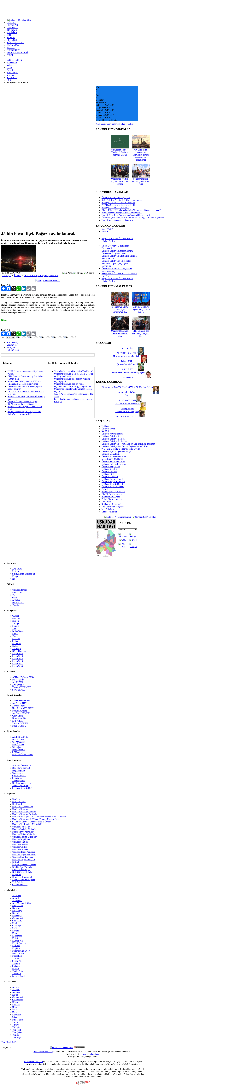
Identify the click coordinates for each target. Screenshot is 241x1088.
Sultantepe (16, 966)
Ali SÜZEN (17, 682)
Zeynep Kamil (18, 976)
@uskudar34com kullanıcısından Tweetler (114, 124)
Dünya (15, 1002)
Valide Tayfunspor (20, 785)
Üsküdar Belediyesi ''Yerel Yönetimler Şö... (119, 333)
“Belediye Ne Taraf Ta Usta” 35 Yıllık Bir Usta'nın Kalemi (127, 387)
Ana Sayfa (6, 275)
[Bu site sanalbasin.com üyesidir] (83, 1084)
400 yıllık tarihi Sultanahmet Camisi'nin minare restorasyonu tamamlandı (141, 155)
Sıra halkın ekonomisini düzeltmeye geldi (127, 372)
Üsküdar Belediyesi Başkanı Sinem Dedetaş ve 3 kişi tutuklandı (117, 252)
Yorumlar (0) (12, 342)
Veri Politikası (108, 509)
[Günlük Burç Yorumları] (144, 516)
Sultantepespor (18, 780)
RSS (9, 80)
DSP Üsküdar (18, 744)
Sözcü (15, 1022)
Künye (15, 576)
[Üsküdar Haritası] (106, 556)
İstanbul (17, 275)
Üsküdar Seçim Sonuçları (113, 486)
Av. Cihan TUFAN (20, 703)
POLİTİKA (12, 32)
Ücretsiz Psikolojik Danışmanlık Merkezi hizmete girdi (126, 215)
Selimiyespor (18, 778)
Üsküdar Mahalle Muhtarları (114, 456)
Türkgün (16, 1027)
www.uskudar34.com (43, 1051)
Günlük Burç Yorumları (112, 494)
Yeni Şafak (17, 1032)
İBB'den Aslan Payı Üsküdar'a (21, 404)
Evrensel (16, 1004)
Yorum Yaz (11, 345)
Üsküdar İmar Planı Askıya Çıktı (116, 197)
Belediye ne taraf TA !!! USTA (115, 207)
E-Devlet (105, 489)
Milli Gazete (17, 1020)
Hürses (15, 1007)
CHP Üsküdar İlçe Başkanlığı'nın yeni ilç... (140, 333)
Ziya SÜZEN (18, 685)
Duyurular (106, 501)
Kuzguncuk (17, 941)
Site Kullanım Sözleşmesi (113, 506)
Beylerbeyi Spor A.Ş (21, 768)
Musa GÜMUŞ (19, 726)
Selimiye (16, 963)
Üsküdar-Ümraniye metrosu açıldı (22, 401)
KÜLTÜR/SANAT (15, 42)
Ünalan (15, 968)
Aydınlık (16, 992)
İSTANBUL (12, 27)
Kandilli (15, 931)
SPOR (9, 35)
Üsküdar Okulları (109, 471)
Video (9, 65)
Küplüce (16, 948)
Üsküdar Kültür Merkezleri (113, 461)
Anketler (10, 70)
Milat (14, 1017)
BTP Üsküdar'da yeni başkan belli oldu (119, 205)
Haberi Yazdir (13, 350)
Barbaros (16, 908)
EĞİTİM (11, 47)
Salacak (15, 958)
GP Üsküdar (17, 747)
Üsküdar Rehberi (14, 60)
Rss (13, 579)
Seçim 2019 (17, 656)
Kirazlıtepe (17, 936)
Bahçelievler (17, 905)
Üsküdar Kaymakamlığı (112, 434)
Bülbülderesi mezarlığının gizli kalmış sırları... (122, 212)
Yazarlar (10, 75)
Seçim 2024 (17, 653)
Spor (14, 628)
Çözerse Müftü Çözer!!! (127, 364)
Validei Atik (17, 971)
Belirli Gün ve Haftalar (112, 499)
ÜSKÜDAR (12, 25)
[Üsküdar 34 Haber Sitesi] (19, 19)
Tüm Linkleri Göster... (11, 1042)
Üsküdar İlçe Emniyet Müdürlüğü (116, 451)
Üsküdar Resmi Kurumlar (113, 479)
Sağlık (15, 641)
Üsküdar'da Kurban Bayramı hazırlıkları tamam (119, 181)
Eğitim (15, 633)
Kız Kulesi (106, 431)
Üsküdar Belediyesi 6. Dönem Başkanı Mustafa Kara (125, 446)
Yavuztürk (16, 973)
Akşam (15, 987)
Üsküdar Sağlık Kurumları (113, 481)
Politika (15, 626)
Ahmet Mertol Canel (21, 700)
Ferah (14, 923)
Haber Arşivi (12, 72)
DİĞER (10, 55)
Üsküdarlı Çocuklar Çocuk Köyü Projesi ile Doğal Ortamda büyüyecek (133, 217)
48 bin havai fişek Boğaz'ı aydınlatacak (41, 275)
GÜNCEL (11, 22)
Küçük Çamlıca (19, 943)
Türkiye (15, 623)
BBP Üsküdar (18, 739)
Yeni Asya (16, 1037)
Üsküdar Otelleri (109, 474)
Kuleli (15, 938)
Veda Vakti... (127, 348)
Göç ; (127, 395)
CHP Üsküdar (18, 742)
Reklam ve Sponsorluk (112, 504)
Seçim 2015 (17, 658)
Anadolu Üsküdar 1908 (22, 765)
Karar (14, 1012)
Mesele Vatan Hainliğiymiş (127, 411)
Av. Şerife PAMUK (21, 713)
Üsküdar (105, 426)
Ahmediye (16, 898)
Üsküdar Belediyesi (110, 436)
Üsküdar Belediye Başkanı (113, 439)
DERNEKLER (13, 50)
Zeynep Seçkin (19, 706)
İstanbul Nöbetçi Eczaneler (113, 491)
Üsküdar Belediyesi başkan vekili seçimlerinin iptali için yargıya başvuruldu (72, 385)
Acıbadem (16, 895)
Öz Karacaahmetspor (21, 783)
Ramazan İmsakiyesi (111, 496)
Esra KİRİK (17, 721)
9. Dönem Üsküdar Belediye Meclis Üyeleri (121, 449)
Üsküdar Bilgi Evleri (111, 466)
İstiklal (15, 1009)
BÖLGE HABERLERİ (17, 52)
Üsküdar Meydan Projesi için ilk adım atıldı (140, 181)
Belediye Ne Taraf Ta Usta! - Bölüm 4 (118, 202)
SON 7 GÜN (107, 229)
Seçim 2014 (17, 661)
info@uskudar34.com (90, 1054)
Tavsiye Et (11, 347)
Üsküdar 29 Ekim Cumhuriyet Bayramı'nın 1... (120, 309)
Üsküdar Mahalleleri (111, 454)
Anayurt (16, 989)
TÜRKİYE (12, 30)
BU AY (105, 231)
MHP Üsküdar (18, 749)
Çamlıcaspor (17, 773)
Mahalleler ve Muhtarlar (112, 459)
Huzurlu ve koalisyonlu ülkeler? (127, 356)
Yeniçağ (15, 1035)
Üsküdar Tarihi (108, 429)
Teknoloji (16, 648)
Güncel (15, 616)
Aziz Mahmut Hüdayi (22, 903)
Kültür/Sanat (17, 631)
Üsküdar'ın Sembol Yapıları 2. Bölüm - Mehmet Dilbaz (119, 152)
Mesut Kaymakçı (19, 711)
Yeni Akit (16, 1030)
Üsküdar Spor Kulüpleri (112, 484)
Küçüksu (16, 946)
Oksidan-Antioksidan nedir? (127, 403)
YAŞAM (11, 37)
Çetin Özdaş (17, 716)
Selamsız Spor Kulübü (22, 788)
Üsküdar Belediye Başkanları (114, 441)
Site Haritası (12, 77)
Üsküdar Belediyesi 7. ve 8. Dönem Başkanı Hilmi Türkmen (128, 444)
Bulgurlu (16, 913)
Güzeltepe (16, 925)
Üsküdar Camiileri (110, 476)
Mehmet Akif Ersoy (21, 951)
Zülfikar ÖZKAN (20, 723)
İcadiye (15, 928)
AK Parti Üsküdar (20, 737)
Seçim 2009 (17, 666)
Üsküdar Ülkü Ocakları (22, 754)
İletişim (15, 571)
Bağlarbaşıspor (18, 770)
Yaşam (15, 636)
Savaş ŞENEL (18, 690)
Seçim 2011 (17, 663)
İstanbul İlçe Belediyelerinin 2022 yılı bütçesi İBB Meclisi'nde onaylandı (24, 382)
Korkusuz (16, 1015)
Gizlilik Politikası (109, 512)
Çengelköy (17, 920)
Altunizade (17, 900)
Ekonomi (16, 638)
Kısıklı (15, 933)
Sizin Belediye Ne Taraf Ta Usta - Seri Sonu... (122, 200)
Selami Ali (16, 961)
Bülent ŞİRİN (18, 680)
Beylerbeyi (17, 910)
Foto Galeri (12, 62)
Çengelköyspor (19, 775)
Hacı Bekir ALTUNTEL (23, 708)
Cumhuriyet (17, 918)
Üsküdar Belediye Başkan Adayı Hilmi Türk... (141, 309)
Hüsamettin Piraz (19, 718)
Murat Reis (17, 956)
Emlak (15, 646)
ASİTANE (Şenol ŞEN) (23, 677)
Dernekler (16, 643)
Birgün (15, 994)
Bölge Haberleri (19, 651)
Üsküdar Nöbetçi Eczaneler (114, 464)
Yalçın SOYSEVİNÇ (21, 687)
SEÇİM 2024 (13, 45)
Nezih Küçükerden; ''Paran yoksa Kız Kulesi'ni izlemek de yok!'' (24, 412)
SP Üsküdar (17, 752)
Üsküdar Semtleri (109, 469)
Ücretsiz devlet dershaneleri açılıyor (117, 220)
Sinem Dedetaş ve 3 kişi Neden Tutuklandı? (73, 371)
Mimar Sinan (18, 953)
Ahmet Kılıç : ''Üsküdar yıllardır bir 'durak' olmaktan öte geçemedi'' (131, 210)
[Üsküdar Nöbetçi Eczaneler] (117, 516)
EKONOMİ (12, 40)
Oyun (9, 67)
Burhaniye (16, 915)
